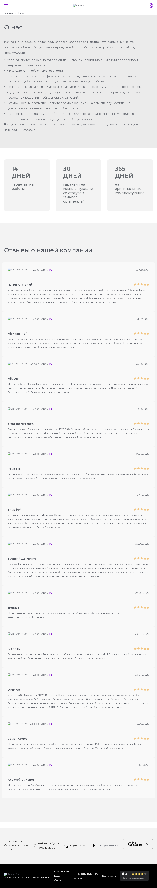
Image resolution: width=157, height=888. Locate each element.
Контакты (78, 878)
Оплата (58, 880)
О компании (61, 871)
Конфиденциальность (85, 873)
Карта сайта (109, 876)
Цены (57, 876)
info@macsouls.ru (109, 845)
